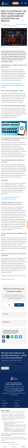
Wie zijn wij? (5, 403)
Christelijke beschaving (12, 25)
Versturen (5, 368)
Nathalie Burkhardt (23, 24)
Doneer (16, 3)
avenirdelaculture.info (20, 275)
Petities (16, 403)
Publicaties (17, 405)
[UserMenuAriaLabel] (21, 3)
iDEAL (20, 387)
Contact (4, 405)
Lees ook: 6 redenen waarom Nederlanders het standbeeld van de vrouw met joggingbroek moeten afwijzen (13, 85)
